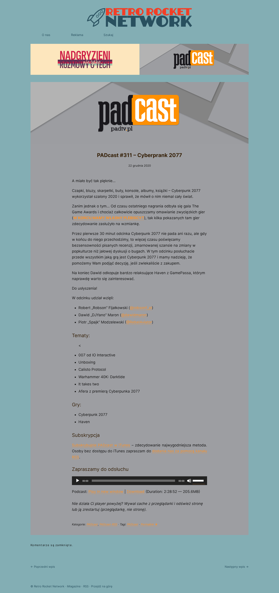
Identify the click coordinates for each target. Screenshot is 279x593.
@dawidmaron (134, 315)
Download (136, 491)
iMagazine (74, 586)
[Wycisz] (189, 481)
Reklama (77, 35)
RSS (85, 586)
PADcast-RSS (108, 524)
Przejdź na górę (101, 586)
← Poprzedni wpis (43, 566)
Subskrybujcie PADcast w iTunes (101, 445)
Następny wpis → (236, 566)
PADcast (92, 524)
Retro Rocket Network (49, 586)
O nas (46, 35)
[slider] (199, 480)
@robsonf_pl (141, 308)
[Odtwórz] (77, 481)
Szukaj (108, 35)
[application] (139, 480)
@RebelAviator (139, 322)
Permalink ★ (149, 524)
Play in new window (105, 491)
